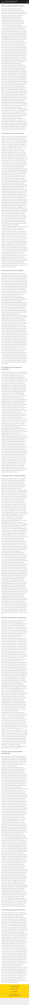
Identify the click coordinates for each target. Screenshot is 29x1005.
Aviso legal (14, 991)
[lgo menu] (9, 1)
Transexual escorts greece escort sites (19, 431)
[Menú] (27, 2)
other (9, 273)
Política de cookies (14, 989)
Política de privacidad (14, 986)
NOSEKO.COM (17, 995)
